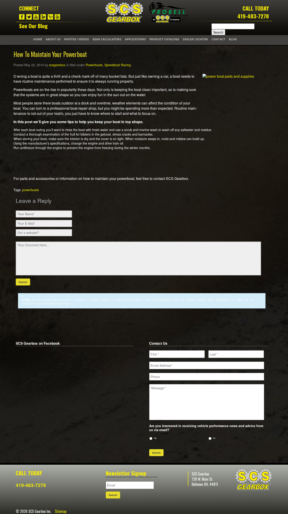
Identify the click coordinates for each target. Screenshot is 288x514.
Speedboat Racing (117, 65)
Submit (156, 452)
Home (37, 39)
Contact (218, 39)
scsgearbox (57, 65)
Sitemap (60, 511)
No (214, 438)
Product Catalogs (164, 39)
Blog (233, 39)
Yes (155, 438)
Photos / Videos (76, 39)
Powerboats (94, 65)
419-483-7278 (253, 16)
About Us (53, 39)
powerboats (30, 190)
